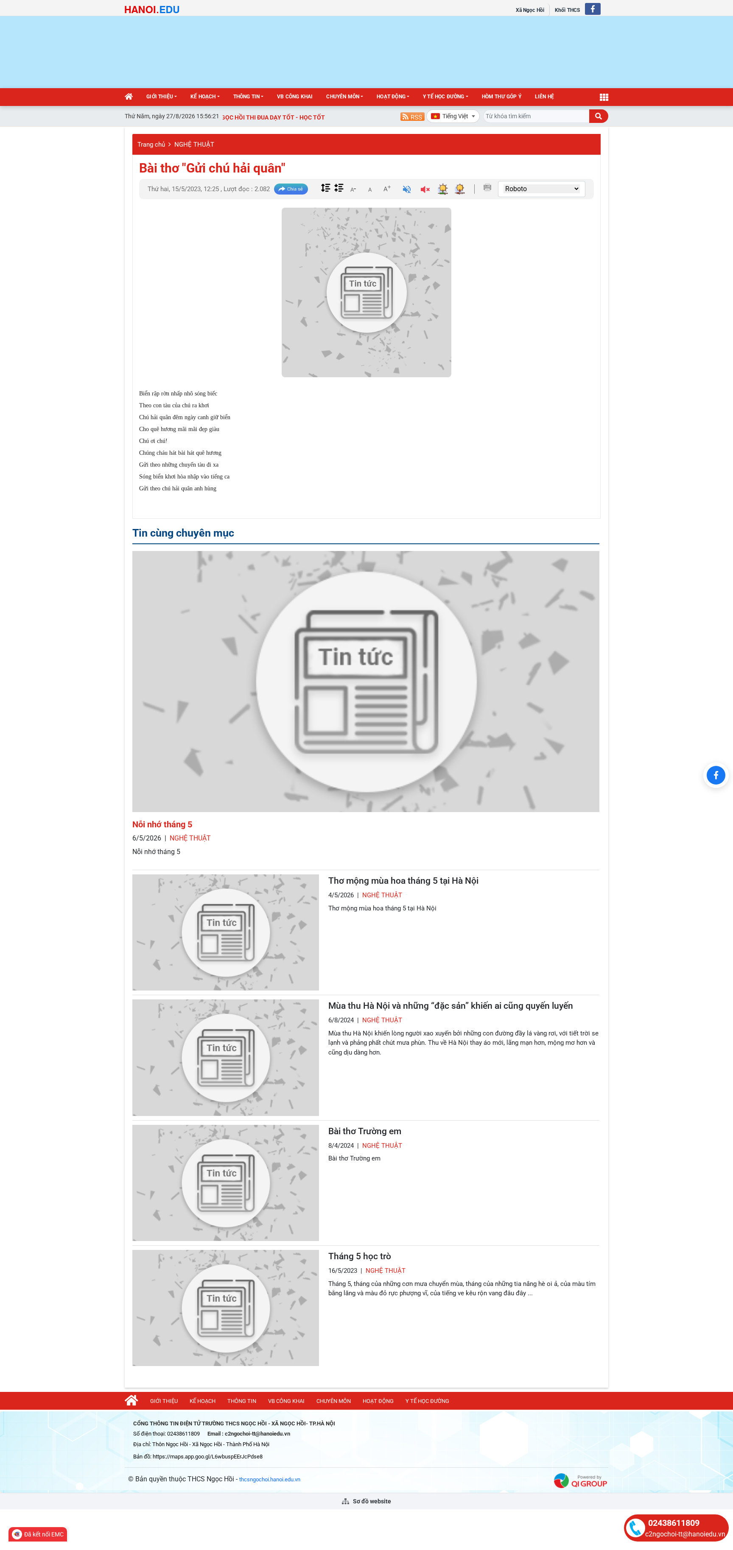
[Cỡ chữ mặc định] (370, 188)
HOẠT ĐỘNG (391, 97)
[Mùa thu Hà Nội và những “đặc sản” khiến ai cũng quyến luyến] (225, 1057)
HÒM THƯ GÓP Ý (501, 97)
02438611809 (673, 1523)
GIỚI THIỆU (159, 97)
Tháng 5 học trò (359, 1256)
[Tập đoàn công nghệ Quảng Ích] (580, 1480)
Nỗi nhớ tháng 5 (162, 824)
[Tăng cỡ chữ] (386, 188)
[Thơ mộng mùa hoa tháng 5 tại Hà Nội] (225, 932)
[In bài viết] (487, 187)
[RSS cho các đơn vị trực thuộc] (412, 116)
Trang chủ (151, 144)
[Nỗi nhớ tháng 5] (365, 682)
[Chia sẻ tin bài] (291, 189)
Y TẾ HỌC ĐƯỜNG (443, 97)
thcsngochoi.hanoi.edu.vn (269, 1479)
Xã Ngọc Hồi (530, 10)
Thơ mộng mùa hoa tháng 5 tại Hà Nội (403, 881)
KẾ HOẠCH (202, 97)
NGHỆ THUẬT (194, 144)
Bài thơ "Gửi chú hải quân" (212, 168)
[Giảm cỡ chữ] (353, 188)
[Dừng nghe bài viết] (425, 190)
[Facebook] (716, 775)
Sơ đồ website (371, 1501)
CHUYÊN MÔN (342, 97)
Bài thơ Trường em (364, 1131)
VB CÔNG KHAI (295, 97)
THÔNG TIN (246, 97)
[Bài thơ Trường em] (225, 1183)
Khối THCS (567, 10)
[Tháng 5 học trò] (225, 1308)
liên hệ (544, 97)
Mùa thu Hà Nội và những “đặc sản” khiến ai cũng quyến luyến (450, 1006)
